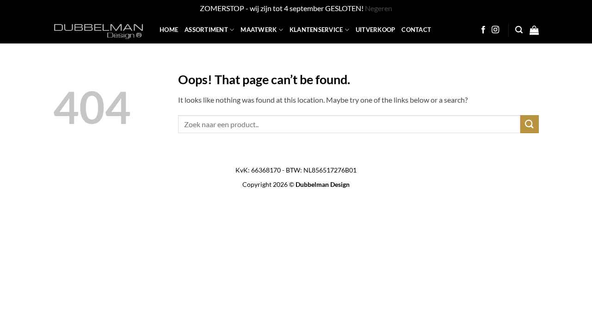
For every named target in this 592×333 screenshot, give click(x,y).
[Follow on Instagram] (495, 30)
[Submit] (529, 124)
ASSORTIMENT (206, 29)
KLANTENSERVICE (316, 29)
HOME (169, 29)
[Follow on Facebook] (483, 30)
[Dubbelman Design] (99, 30)
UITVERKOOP (375, 29)
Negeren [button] (378, 8)
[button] (519, 30)
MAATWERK (258, 29)
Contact (416, 29)
